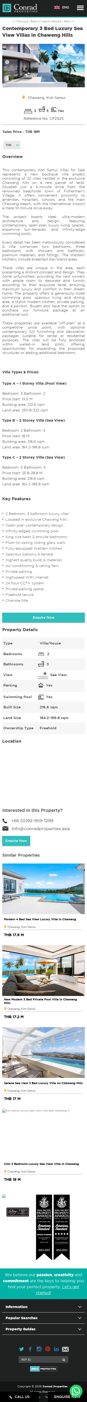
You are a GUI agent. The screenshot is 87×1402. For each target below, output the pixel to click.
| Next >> (68, 21)
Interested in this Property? (32, 810)
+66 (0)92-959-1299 (32, 820)
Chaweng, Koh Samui (21, 926)
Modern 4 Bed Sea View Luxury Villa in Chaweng (40, 919)
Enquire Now (43, 617)
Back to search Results (46, 21)
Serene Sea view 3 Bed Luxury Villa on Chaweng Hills (43, 1083)
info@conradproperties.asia (41, 828)
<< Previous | (21, 21)
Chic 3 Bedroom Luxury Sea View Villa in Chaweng (41, 1164)
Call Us (22, 1397)
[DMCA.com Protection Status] (43, 1369)
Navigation (80, 8)
